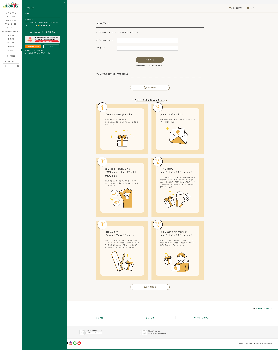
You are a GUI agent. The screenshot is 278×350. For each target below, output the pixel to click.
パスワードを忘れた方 (156, 65)
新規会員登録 (140, 65)
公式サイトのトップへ (264, 309)
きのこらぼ (10, 42)
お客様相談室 (11, 46)
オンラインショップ (11, 61)
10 (49, 25)
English (27, 13)
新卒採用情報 (11, 56)
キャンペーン (11, 28)
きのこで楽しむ (11, 20)
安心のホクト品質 (11, 24)
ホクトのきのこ (11, 13)
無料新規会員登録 (33, 46)
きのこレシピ (11, 16)
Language (10, 50)
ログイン (51, 46)
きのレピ (11, 39)
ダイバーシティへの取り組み (11, 31)
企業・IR (11, 35)
